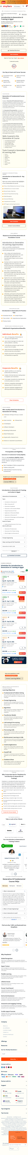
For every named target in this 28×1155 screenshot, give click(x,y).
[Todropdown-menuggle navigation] (1, 6)
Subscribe (13, 1059)
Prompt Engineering (8, 538)
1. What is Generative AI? (9, 891)
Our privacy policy (7, 1143)
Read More (11, 869)
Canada (19, 1091)
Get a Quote (20, 58)
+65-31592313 (19, 1102)
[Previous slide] (12, 874)
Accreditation (6, 1028)
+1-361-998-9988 (7, 1093)
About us (5, 1026)
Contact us (5, 1032)
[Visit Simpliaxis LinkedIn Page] (20, 854)
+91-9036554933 (7, 1097)
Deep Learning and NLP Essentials (11, 542)
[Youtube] (10, 1067)
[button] (26, 6)
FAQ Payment (12, 885)
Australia (7, 1101)
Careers (5, 1036)
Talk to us (17, 662)
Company (4, 1022)
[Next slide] (15, 874)
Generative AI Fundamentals (10, 496)
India (6, 1096)
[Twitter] (8, 1067)
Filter (24, 571)
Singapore (20, 1101)
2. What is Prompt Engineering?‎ (11, 909)
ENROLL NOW (22, 592)
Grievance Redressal (8, 1034)
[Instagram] (6, 1067)
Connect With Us (9, 482)
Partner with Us (6, 1081)
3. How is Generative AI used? (10, 913)
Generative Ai (7, 11)
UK (18, 1096)
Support (3, 1085)
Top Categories (5, 1109)
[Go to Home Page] (2, 11)
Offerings (4, 1041)
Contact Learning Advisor (13, 678)
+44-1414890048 (20, 1098)
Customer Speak (7, 1030)
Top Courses (4, 1113)
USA (6, 1091)
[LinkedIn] (1, 1067)
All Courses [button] (17, 6)
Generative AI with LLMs (9, 546)
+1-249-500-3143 (20, 1093)
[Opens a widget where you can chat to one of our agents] (17, 1138)
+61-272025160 (7, 1102)
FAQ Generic (19, 885)
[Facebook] (4, 1067)
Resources (4, 1045)
